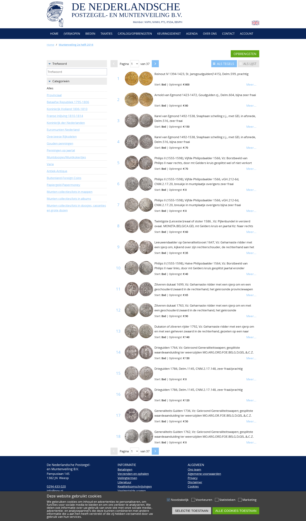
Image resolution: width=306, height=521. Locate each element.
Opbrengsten (245, 54)
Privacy (193, 478)
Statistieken (227, 500)
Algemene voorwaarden (204, 474)
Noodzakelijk (180, 500)
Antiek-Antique (57, 171)
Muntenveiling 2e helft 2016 (76, 44)
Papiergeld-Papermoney (63, 185)
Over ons (210, 34)
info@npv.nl (55, 491)
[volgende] (155, 63)
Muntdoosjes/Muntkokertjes (66, 157)
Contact (228, 34)
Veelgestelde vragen (132, 491)
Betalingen (125, 469)
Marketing (249, 500)
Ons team (194, 469)
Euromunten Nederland (63, 130)
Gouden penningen (60, 143)
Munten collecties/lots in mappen (69, 192)
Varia (50, 164)
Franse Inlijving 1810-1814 (65, 116)
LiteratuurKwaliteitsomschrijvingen (135, 484)
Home (53, 34)
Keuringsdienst (169, 34)
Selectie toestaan (191, 511)
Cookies (193, 486)
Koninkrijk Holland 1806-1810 (67, 109)
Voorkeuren (204, 500)
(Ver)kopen (72, 34)
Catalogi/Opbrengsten (135, 34)
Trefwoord (59, 64)
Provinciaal (54, 95)
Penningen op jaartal (61, 150)
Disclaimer (195, 482)
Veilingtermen (127, 478)
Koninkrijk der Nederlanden (66, 123)
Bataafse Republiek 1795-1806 (68, 102)
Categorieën (60, 81)
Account (246, 34)
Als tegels (225, 64)
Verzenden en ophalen (133, 474)
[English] (255, 24)
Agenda (192, 34)
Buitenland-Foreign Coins (64, 178)
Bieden (90, 34)
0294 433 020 (56, 486)
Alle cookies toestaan (235, 511)
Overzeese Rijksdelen (62, 136)
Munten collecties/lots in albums (69, 199)
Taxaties (106, 34)
